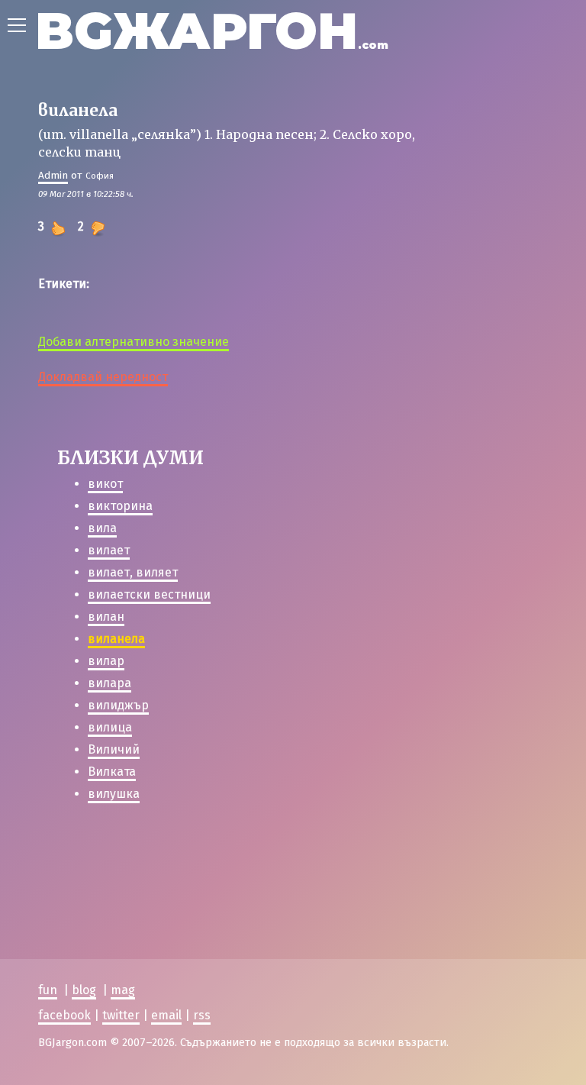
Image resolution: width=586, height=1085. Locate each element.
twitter (121, 1015)
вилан (106, 616)
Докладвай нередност (103, 377)
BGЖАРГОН (211, 31)
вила (102, 528)
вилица (110, 727)
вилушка (114, 793)
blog (84, 990)
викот (105, 483)
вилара (109, 683)
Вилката (112, 771)
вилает (109, 550)
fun (47, 990)
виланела (116, 638)
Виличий (114, 749)
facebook (64, 1015)
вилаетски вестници (149, 594)
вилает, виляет (133, 572)
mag (123, 990)
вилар (106, 661)
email (166, 1015)
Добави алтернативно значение (133, 341)
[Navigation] (17, 25)
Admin (53, 175)
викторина (120, 506)
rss (202, 1015)
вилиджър (118, 705)
